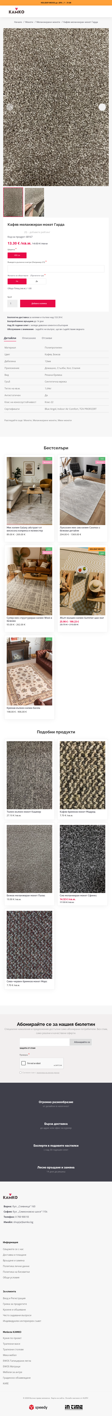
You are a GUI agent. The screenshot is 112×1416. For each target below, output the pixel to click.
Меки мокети (65, 420)
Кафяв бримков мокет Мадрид (77, 811)
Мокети (29, 21)
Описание (29, 338)
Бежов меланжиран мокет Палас (26, 895)
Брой (10, 297)
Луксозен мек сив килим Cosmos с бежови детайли (80, 529)
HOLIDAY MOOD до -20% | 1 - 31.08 (56, 2)
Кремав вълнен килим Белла (23, 708)
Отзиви (47, 338)
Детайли (10, 338)
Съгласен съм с (40, 1072)
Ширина (11, 249)
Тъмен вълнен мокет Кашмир (24, 811)
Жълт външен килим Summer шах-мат (82, 617)
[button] (9, 107)
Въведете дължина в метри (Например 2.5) (26, 262)
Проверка (24, 1055)
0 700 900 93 (22, 1216)
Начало (18, 21)
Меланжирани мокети (48, 21)
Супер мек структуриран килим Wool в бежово (29, 619)
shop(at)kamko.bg (23, 1222)
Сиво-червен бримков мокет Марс (27, 981)
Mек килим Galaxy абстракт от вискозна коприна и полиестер (25, 529)
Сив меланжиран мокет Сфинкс (78, 895)
